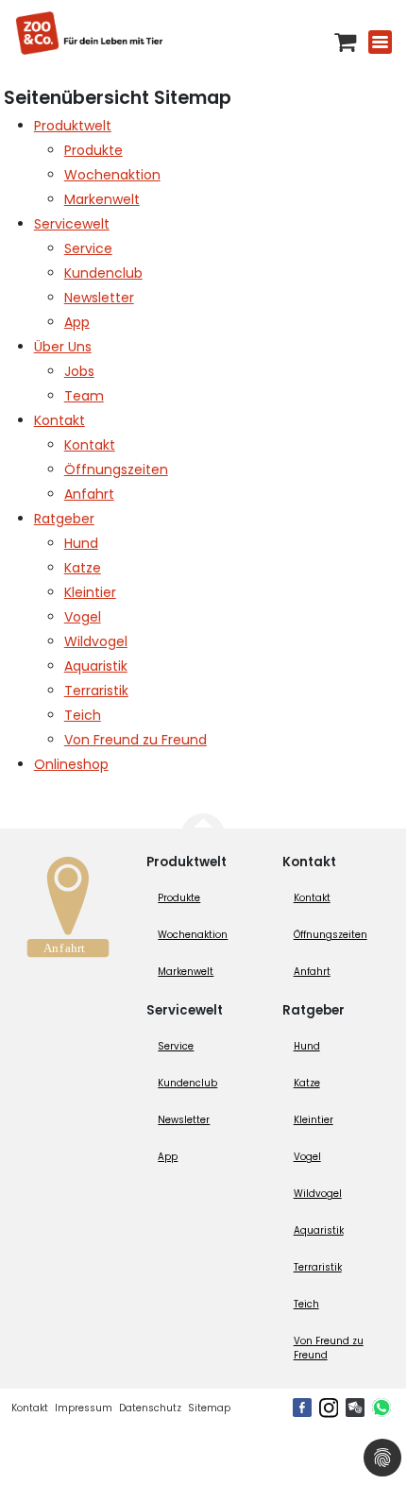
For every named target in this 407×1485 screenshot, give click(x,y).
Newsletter (184, 1120)
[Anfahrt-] (68, 912)
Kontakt (312, 898)
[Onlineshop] (345, 42)
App (168, 1157)
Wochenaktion (193, 935)
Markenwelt (185, 971)
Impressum (83, 1408)
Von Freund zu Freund (329, 1348)
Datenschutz (150, 1408)
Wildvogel (318, 1193)
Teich (306, 1304)
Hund (307, 1046)
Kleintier (313, 1120)
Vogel (307, 1157)
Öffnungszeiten (330, 935)
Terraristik (318, 1267)
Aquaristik (319, 1230)
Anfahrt (312, 971)
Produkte (179, 898)
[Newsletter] (355, 1407)
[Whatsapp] (381, 1407)
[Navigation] (380, 42)
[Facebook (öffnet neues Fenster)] (302, 1407)
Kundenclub (187, 1083)
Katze (307, 1083)
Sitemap (209, 1408)
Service (176, 1046)
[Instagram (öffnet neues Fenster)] (328, 1407)
